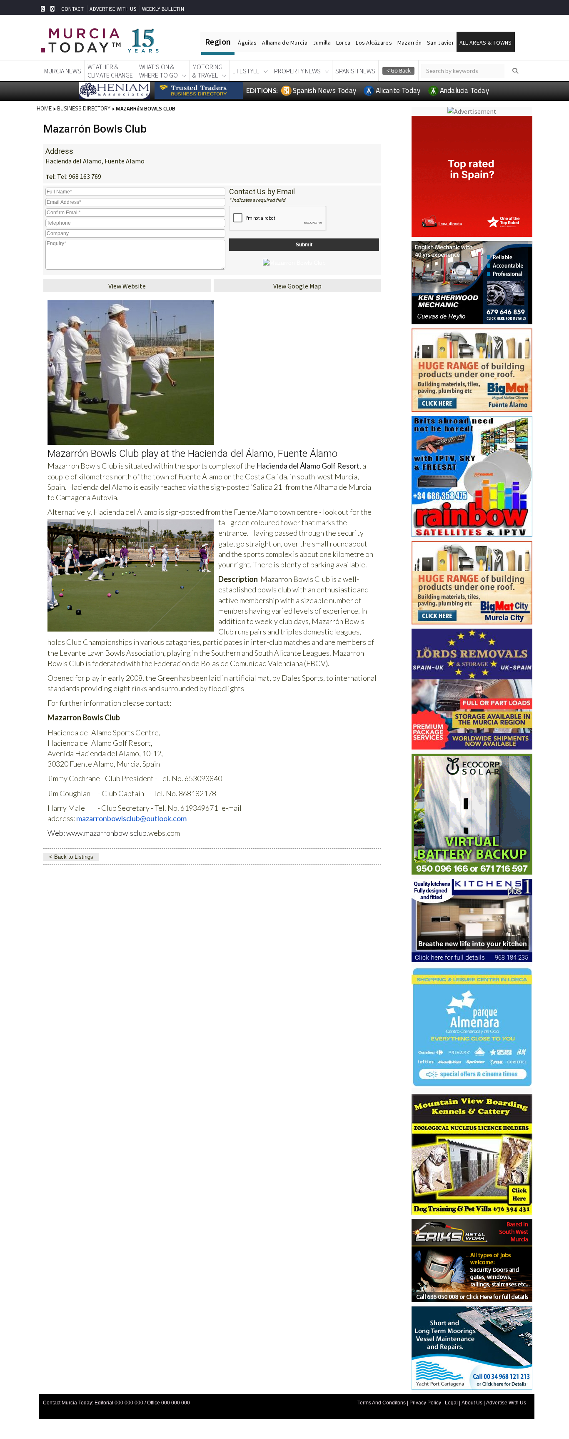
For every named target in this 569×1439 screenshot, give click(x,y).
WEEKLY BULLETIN (163, 9)
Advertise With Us (506, 1403)
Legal (451, 1403)
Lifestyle (246, 71)
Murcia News (62, 71)
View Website (127, 286)
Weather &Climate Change (110, 71)
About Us (472, 1403)
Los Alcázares (374, 42)
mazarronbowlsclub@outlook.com (131, 818)
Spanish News (355, 71)
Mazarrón (409, 42)
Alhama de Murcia (284, 42)
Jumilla (322, 42)
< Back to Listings (71, 857)
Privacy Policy (425, 1403)
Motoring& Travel (207, 71)
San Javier (440, 42)
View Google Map (297, 286)
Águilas (247, 42)
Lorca (343, 42)
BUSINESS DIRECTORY (83, 108)
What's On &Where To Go (158, 71)
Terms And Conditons (381, 1403)
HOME (44, 108)
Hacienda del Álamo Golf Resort (307, 465)
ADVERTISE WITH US (113, 9)
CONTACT (72, 9)
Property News (297, 71)
